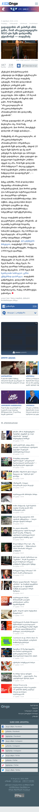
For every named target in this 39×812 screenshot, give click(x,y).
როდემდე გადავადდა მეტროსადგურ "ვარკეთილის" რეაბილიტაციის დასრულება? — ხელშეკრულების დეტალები (19, 463)
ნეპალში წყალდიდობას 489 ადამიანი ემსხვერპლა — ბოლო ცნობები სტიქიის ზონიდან (19, 520)
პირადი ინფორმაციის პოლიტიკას (19, 790)
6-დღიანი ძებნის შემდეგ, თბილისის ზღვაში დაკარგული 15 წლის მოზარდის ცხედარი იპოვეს (12, 372)
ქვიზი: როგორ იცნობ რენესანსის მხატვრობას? (19, 614)
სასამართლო (33, 23)
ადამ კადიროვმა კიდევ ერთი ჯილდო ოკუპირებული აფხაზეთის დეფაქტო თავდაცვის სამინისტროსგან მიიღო (19, 449)
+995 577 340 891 (28, 781)
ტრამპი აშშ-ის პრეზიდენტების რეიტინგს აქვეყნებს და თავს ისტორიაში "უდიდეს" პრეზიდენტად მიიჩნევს (19, 436)
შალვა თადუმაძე (16, 298)
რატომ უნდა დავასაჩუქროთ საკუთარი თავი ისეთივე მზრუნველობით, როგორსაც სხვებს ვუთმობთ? (12, 402)
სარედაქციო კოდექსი (31, 711)
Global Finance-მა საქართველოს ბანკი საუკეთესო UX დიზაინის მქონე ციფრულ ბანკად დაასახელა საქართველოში (19, 691)
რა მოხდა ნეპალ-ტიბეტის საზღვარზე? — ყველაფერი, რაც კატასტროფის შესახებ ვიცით (19, 677)
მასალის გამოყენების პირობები (28, 713)
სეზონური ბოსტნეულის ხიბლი (19, 666)
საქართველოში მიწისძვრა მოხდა (19, 497)
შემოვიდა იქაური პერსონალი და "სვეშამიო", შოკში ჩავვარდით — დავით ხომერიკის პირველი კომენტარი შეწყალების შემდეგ (19, 561)
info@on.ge (17, 781)
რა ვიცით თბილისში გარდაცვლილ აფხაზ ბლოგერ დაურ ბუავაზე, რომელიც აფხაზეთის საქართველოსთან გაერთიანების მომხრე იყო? (19, 534)
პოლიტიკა (4, 23)
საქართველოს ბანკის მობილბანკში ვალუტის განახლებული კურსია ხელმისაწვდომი (19, 602)
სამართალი (23, 23)
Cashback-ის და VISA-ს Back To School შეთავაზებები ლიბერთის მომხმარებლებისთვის (19, 641)
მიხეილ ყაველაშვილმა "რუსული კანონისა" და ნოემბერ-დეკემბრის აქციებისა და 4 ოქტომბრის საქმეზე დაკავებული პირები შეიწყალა (19, 587)
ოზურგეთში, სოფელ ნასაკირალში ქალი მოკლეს (19, 486)
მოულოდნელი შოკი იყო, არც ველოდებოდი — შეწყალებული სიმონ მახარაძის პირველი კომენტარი (19, 548)
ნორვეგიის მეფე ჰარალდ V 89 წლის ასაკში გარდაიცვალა (19, 574)
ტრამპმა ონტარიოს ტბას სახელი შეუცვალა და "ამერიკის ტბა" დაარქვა (19, 475)
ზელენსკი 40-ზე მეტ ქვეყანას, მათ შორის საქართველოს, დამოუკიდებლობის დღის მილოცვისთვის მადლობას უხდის (19, 653)
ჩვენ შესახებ (34, 705)
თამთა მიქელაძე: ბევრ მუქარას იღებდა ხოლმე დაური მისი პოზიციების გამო (19, 509)
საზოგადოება (14, 23)
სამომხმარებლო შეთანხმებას (18, 787)
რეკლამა (35, 708)
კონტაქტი (35, 716)
